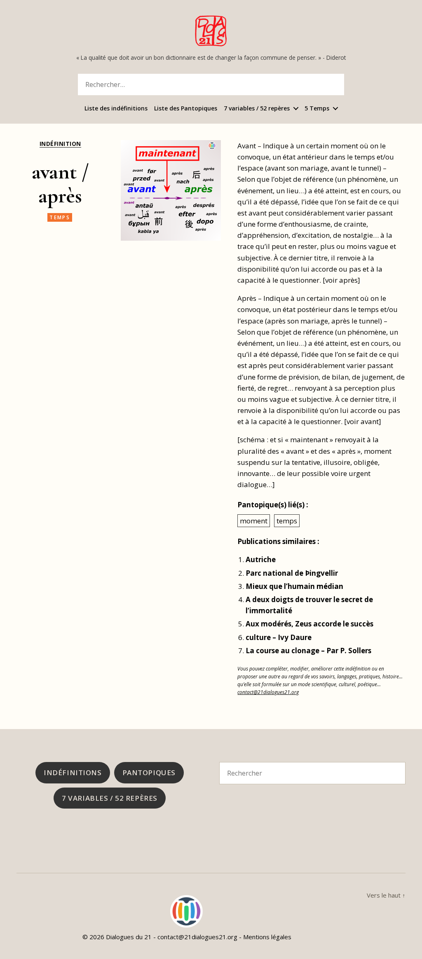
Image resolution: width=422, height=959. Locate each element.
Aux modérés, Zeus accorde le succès (309, 623)
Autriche (261, 559)
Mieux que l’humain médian (294, 586)
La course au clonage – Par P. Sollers (308, 650)
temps (59, 217)
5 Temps (317, 108)
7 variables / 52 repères (257, 108)
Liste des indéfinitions (116, 108)
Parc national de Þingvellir (292, 573)
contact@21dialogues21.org (268, 692)
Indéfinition (60, 144)
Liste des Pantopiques (185, 108)
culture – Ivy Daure (279, 637)
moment (253, 520)
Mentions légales (267, 937)
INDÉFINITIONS (72, 772)
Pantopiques (149, 772)
